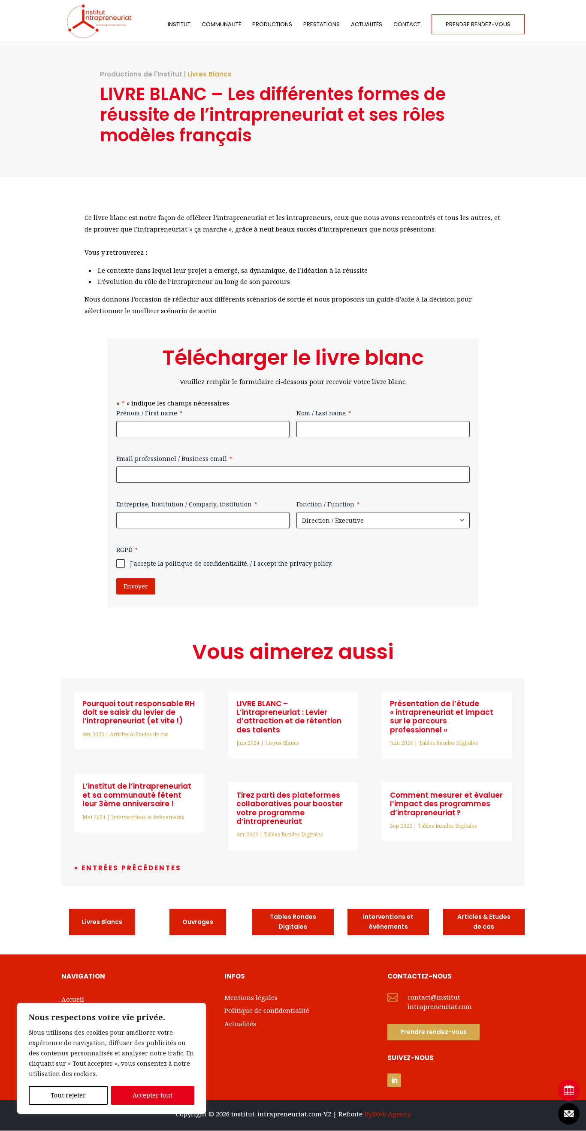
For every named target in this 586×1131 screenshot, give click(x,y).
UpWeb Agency (387, 1114)
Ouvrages (197, 922)
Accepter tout (152, 1095)
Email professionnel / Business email (174, 458)
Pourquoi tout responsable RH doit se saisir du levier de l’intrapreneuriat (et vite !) (138, 712)
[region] (111, 1058)
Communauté (221, 24)
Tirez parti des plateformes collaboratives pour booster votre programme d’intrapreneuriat (289, 808)
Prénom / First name (149, 413)
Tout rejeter (68, 1095)
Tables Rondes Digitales (293, 834)
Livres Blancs (209, 74)
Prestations (321, 24)
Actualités (366, 24)
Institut (179, 24)
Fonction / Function (327, 504)
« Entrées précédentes (127, 867)
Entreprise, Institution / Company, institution (186, 504)
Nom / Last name (323, 413)
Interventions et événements (147, 817)
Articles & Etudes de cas (139, 734)
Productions (272, 24)
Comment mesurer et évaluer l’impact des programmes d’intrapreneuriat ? (446, 804)
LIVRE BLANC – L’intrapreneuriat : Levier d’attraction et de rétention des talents (288, 716)
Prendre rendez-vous (478, 24)
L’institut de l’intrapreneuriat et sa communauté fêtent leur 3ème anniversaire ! (136, 795)
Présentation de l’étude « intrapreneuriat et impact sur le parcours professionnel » (441, 716)
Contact (406, 24)
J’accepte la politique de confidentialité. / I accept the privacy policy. (231, 563)
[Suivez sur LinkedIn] (394, 1080)
